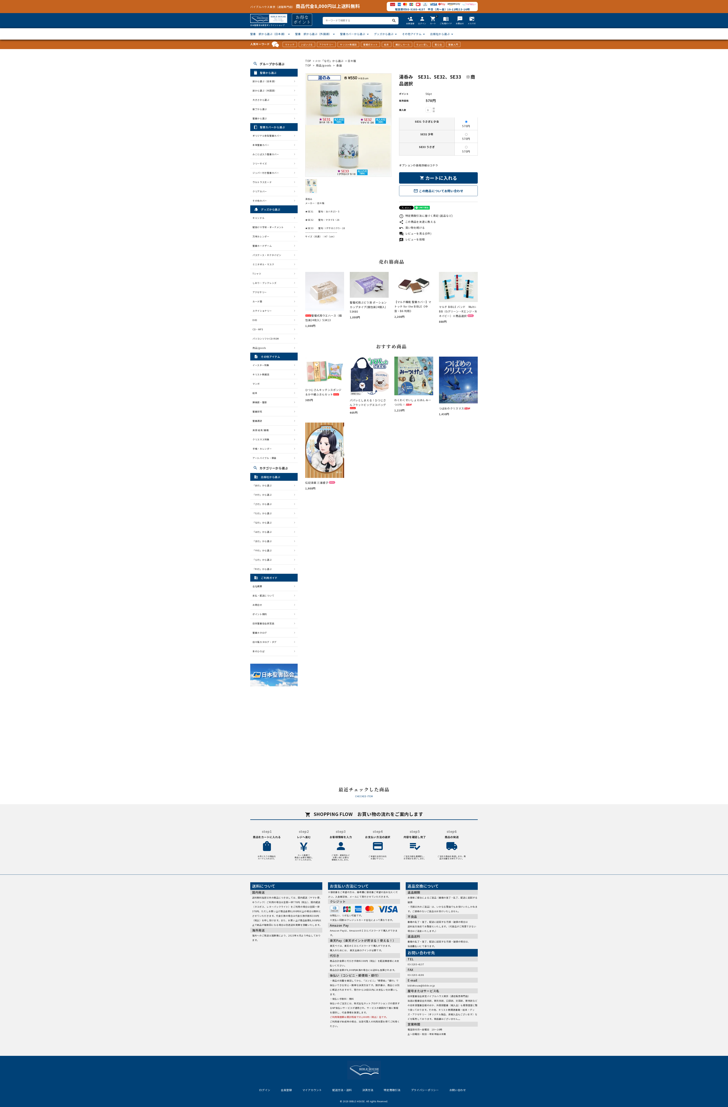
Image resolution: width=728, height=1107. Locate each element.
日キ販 (352, 61)
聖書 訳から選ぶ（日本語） (268, 34)
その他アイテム (411, 34)
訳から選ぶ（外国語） (265, 90)
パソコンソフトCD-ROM (266, 338)
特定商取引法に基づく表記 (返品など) (426, 216)
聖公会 (438, 44)
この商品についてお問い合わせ (438, 191)
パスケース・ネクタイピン (267, 255)
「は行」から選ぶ (263, 531)
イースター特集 (261, 365)
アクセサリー (326, 44)
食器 (339, 65)
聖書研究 (257, 411)
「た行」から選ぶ (263, 513)
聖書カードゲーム (262, 245)
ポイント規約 (260, 614)
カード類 (257, 301)
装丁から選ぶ (260, 109)
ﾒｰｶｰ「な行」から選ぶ (329, 61)
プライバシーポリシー (425, 1090)
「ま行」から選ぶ (263, 541)
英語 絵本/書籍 (261, 430)
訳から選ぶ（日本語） (265, 81)
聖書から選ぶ (260, 118)
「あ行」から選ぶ (263, 485)
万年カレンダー (261, 236)
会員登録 (286, 1090)
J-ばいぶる (307, 44)
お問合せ (257, 604)
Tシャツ (257, 273)
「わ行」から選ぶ (263, 569)
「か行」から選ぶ (263, 494)
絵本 (386, 44)
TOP (308, 61)
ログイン (264, 1090)
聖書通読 (257, 420)
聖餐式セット (370, 44)
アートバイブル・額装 (264, 458)
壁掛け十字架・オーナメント (268, 227)
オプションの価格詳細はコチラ (418, 165)
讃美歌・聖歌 (260, 402)
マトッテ (290, 44)
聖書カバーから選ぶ (352, 34)
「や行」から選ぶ (263, 550)
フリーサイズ (260, 163)
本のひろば (259, 651)
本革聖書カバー (261, 144)
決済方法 (367, 1090)
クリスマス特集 (261, 439)
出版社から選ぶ (440, 34)
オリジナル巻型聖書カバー (267, 135)
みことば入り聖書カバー (266, 154)
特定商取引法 (392, 1090)
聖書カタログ (260, 632)
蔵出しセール (402, 44)
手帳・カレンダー (262, 448)
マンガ (256, 383)
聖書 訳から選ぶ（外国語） (313, 34)
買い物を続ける (412, 227)
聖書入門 (453, 44)
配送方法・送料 (342, 1090)
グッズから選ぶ (384, 34)
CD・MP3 (258, 329)
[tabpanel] (348, 125)
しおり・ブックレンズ (265, 282)
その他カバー (260, 200)
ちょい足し (422, 44)
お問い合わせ (457, 1090)
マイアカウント (312, 1090)
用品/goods (323, 65)
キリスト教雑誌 (348, 44)
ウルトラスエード (262, 182)
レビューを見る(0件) (415, 233)
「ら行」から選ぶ (263, 559)
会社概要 (257, 586)
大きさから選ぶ (261, 99)
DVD (255, 320)
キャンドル (259, 217)
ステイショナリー (262, 310)
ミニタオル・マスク (263, 264)
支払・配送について (263, 595)
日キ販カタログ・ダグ (265, 642)
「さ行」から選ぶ (263, 504)
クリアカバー (260, 191)
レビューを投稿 (412, 239)
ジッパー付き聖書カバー (266, 172)
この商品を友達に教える (417, 222)
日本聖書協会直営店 (263, 623)
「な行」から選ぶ (263, 522)
